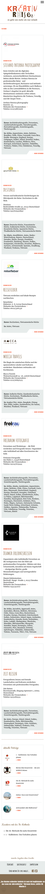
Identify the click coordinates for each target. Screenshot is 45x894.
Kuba (36, 494)
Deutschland (28, 237)
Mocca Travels (12, 356)
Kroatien (28, 244)
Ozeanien (8, 628)
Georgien (23, 492)
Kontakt (10, 864)
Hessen (26, 241)
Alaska (15, 486)
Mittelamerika (27, 497)
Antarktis (17, 609)
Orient (29, 625)
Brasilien (7, 135)
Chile (14, 135)
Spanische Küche (26, 229)
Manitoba (31, 621)
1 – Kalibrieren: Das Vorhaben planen (21, 835)
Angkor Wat (12, 402)
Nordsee (35, 499)
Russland (21, 628)
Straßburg (35, 246)
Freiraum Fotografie (16, 440)
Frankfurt (28, 239)
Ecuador (7, 615)
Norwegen (8, 501)
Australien (8, 611)
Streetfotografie (26, 127)
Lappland (16, 497)
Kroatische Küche (11, 229)
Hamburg (18, 241)
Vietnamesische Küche (31, 231)
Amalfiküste (18, 235)
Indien (16, 139)
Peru (33, 142)
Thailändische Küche (12, 231)
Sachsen (7, 246)
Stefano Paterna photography (21, 65)
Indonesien (15, 617)
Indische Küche (16, 394)
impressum (34, 864)
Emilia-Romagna (11, 137)
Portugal (7, 144)
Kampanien (9, 244)
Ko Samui (35, 404)
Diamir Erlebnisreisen (17, 553)
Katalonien (19, 244)
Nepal (14, 625)
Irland (22, 139)
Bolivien (32, 133)
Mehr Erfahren (38, 153)
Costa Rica (35, 135)
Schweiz (34, 505)
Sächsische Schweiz (32, 503)
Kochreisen (31, 227)
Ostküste (26, 501)
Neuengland (17, 499)
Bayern (19, 237)
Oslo (26, 723)
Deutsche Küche (16, 225)
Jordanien (36, 617)
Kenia (25, 619)
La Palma (7, 497)
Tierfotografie (10, 129)
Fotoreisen (33, 123)
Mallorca (26, 142)
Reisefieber (10, 290)
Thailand (7, 248)
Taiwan (7, 632)
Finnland (14, 492)
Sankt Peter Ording (12, 505)
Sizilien (7, 507)
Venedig (36, 146)
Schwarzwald (17, 246)
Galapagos (8, 139)
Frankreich (8, 241)
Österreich (17, 501)
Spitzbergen (9, 630)
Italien (36, 139)
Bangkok (27, 402)
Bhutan (16, 611)
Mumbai (7, 406)
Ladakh (12, 621)
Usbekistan (27, 146)
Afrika (9, 133)
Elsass (14, 239)
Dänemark (12, 490)
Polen (6, 503)
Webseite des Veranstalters (14, 107)
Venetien (30, 509)
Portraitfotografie (11, 127)
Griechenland (32, 615)
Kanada (19, 619)
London (19, 142)
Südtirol (18, 725)
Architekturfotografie (19, 123)
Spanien (25, 144)
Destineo (9, 190)
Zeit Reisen (10, 674)
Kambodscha (9, 142)
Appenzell (25, 609)
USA (20, 146)
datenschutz (21, 864)
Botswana (32, 611)
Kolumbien (33, 619)
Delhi (10, 404)
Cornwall (26, 135)
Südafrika (34, 144)
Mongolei (29, 623)
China (19, 135)
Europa (30, 137)
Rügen (12, 503)
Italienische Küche (17, 227)
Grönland (32, 492)
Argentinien (18, 133)
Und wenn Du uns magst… (19, 871)
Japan (29, 617)
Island (12, 494)
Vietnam (7, 148)
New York (27, 499)
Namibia (7, 499)
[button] (4, 890)
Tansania (15, 632)
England (22, 137)
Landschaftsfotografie (13, 125)
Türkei (14, 146)
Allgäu (9, 235)
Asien (26, 133)
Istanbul (29, 139)
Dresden (7, 239)
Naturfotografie (30, 125)
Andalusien (23, 486)
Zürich (14, 511)
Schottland (16, 144)
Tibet (21, 632)
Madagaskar (21, 621)
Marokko (7, 623)
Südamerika (24, 507)
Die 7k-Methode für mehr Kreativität (21, 831)
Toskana (7, 146)
